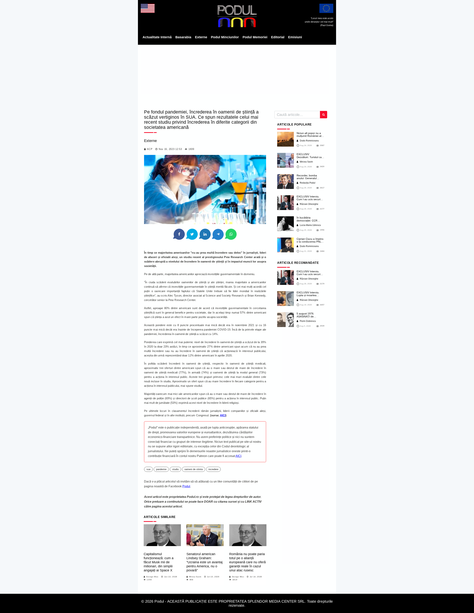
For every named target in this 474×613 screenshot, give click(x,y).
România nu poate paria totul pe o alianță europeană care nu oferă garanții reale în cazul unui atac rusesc (247, 562)
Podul (186, 486)
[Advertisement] (237, 76)
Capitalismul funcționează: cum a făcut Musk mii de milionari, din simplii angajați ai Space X (158, 562)
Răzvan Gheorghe (308, 204)
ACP (149, 149)
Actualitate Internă (157, 37)
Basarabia (183, 37)
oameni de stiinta (193, 469)
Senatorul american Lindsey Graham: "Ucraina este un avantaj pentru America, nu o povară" (204, 562)
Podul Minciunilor (225, 37)
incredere (213, 469)
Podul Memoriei (255, 37)
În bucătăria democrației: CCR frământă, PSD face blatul (308, 222)
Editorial (277, 37)
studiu (175, 469)
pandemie (161, 469)
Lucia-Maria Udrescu (310, 225)
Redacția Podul (307, 183)
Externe (201, 37)
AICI (238, 456)
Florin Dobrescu (307, 321)
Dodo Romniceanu (309, 140)
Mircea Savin (195, 577)
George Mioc (152, 577)
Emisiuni (295, 37)
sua (148, 469)
